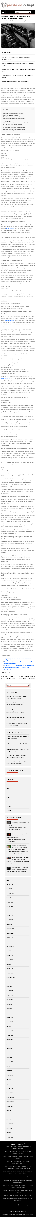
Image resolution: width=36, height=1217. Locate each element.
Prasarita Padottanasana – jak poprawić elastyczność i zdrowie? (18, 1162)
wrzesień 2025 (10, 933)
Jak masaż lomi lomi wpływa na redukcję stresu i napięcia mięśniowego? (17, 120)
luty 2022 (9, 1026)
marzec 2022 (10, 1022)
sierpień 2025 (10, 937)
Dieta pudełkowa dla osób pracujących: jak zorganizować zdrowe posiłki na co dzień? (18, 1167)
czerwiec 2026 (10, 893)
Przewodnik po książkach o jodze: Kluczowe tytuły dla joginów (17, 1199)
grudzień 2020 (10, 1088)
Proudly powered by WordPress (10, 1214)
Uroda (8, 801)
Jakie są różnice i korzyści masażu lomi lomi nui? (14, 129)
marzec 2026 (10, 906)
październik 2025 (11, 928)
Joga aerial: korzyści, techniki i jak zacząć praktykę (15, 81)
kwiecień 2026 (10, 902)
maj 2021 (9, 1066)
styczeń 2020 (10, 1137)
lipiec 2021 (9, 1057)
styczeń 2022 (10, 1030)
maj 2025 (9, 951)
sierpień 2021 (10, 1053)
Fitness (8, 672)
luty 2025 (9, 964)
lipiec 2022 (9, 1004)
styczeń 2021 (10, 1084)
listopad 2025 (10, 924)
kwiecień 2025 (10, 955)
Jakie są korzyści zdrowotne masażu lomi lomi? (14, 118)
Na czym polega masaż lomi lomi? (10, 115)
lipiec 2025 (9, 942)
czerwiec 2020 (10, 1115)
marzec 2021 (10, 1075)
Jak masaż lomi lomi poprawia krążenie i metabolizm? (16, 122)
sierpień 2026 (10, 884)
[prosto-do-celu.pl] (3, 12)
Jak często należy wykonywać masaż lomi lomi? (14, 127)
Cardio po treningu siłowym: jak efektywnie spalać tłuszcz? (18, 1191)
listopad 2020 (10, 1092)
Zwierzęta (9, 810)
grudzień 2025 (10, 919)
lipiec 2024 (9, 986)
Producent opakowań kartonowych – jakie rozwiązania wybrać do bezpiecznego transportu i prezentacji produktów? (17, 710)
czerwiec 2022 (10, 1008)
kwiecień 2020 (10, 1124)
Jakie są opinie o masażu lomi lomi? (11, 130)
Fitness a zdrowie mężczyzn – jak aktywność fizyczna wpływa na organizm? (18, 823)
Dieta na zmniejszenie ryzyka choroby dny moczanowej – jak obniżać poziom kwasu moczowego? (17, 847)
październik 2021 (11, 1044)
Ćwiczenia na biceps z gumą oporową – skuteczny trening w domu (18, 1181)
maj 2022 (9, 1013)
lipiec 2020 (9, 1110)
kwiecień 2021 (10, 1070)
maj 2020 (9, 1119)
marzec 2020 (10, 1128)
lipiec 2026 (9, 888)
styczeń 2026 (10, 915)
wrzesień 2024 (10, 982)
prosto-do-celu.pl (20, 21)
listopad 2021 (10, 1039)
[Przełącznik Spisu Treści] (31, 109)
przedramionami (10, 228)
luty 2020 (9, 1132)
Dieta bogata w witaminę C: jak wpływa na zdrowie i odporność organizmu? (18, 1186)
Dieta (8, 784)
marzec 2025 (10, 959)
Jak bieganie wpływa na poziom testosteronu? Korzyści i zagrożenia (18, 1147)
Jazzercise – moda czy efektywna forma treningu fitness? (19, 665)
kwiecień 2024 (10, 990)
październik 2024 (11, 977)
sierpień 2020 (10, 1106)
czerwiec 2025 (10, 946)
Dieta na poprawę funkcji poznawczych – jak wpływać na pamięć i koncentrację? (18, 1204)
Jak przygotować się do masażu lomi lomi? (12, 124)
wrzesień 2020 (10, 1101)
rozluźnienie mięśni (5, 378)
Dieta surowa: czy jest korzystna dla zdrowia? (18, 1195)
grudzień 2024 (10, 973)
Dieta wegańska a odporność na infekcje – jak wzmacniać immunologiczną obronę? (17, 835)
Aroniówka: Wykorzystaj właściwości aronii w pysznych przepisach (18, 1152)
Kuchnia (8, 797)
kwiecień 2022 (10, 1017)
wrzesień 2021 (10, 1048)
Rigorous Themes (29, 1214)
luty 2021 (9, 1079)
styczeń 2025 (10, 968)
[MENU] (33, 12)
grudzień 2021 (10, 1035)
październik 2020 (11, 1097)
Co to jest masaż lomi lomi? (9, 111)
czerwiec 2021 (10, 1061)
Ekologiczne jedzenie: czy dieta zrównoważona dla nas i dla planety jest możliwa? (18, 1172)
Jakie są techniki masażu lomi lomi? (12, 116)
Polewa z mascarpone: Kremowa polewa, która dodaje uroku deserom (18, 1177)
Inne (8, 793)
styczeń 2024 (10, 995)
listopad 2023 (10, 999)
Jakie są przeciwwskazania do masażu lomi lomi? (15, 126)
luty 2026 (9, 911)
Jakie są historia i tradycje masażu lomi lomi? (13, 113)
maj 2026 (9, 897)
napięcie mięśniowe (9, 320)
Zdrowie (9, 806)
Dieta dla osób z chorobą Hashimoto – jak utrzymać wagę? (18, 1157)
